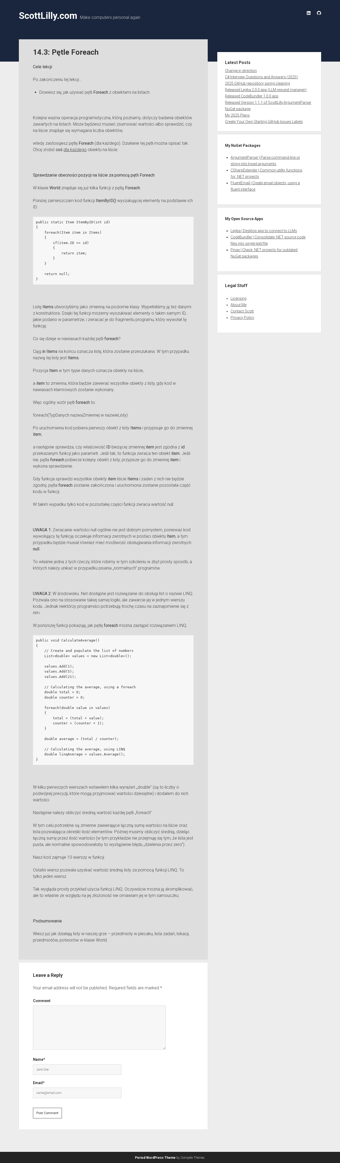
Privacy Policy (242, 317)
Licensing (238, 298)
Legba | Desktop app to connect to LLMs (264, 231)
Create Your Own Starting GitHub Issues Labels (264, 121)
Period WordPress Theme (155, 1158)
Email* (39, 1083)
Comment (41, 1001)
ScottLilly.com (48, 15)
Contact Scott (242, 311)
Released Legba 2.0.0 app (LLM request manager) (266, 90)
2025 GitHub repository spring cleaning (257, 83)
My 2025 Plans (237, 115)
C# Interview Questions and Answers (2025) (261, 77)
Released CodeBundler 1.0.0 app (251, 96)
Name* (39, 1059)
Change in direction (241, 71)
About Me (238, 305)
